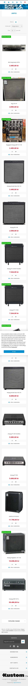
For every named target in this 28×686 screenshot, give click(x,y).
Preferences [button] (14, 347)
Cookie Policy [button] (6, 345)
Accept (14, 351)
